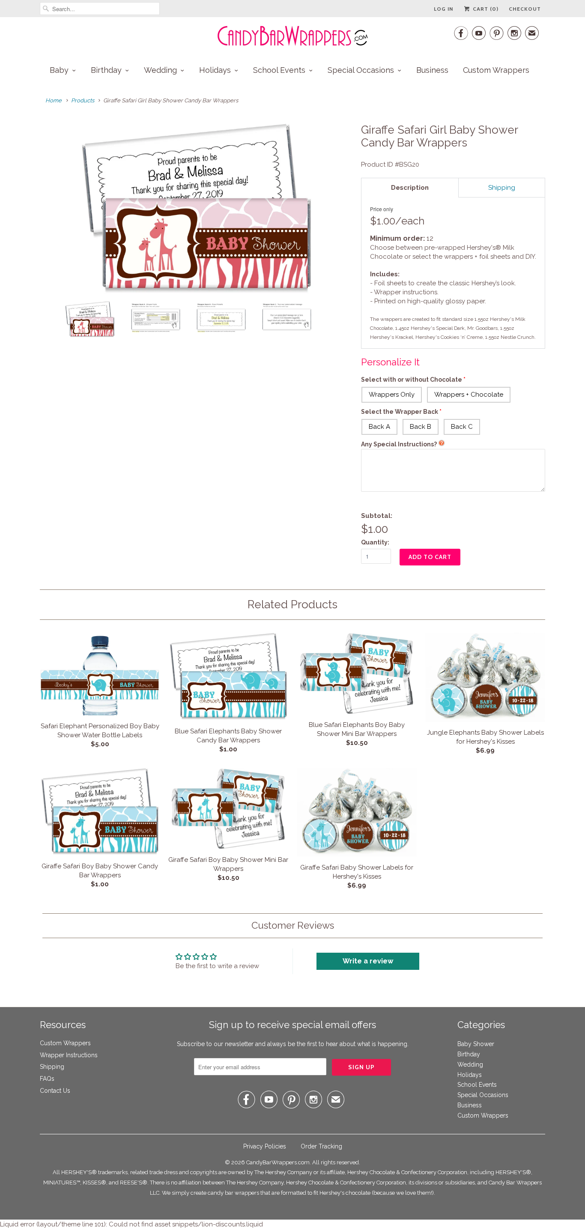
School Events (279, 70)
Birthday (106, 70)
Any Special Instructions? (399, 444)
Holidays (215, 70)
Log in (443, 9)
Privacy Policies (264, 1146)
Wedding (160, 70)
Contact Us (55, 1090)
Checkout (525, 9)
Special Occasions (361, 70)
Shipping (52, 1066)
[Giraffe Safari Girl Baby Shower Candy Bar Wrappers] (196, 209)
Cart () (484, 9)
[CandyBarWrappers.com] (292, 36)
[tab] (410, 187)
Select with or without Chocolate (411, 379)
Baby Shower (475, 1044)
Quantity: (375, 542)
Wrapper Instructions (69, 1055)
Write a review (368, 961)
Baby (59, 70)
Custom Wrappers (496, 70)
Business (432, 70)
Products (82, 100)
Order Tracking (321, 1146)
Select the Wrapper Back (399, 411)
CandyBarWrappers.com (278, 1162)
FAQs (47, 1078)
